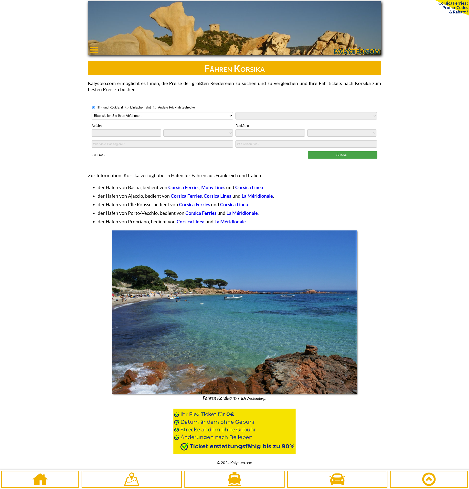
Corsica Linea (249, 187)
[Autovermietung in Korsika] (337, 479)
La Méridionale (257, 196)
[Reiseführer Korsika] (132, 479)
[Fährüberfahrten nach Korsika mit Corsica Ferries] (234, 429)
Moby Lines (213, 187)
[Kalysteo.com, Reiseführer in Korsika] (234, 53)
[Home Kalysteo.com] (40, 479)
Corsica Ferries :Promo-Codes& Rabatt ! (453, 7)
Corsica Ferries (183, 187)
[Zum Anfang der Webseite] (429, 479)
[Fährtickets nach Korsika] (234, 479)
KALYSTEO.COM (357, 51)
